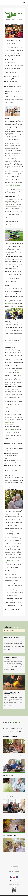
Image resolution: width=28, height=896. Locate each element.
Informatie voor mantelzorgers (16, 19)
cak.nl (9, 217)
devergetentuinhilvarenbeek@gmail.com (15, 862)
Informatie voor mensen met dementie (12, 756)
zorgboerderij (17, 462)
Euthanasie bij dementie (10, 657)
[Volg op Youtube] (17, 877)
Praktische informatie (8, 775)
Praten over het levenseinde (11, 637)
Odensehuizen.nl (9, 378)
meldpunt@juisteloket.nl (11, 226)
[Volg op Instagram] (14, 877)
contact (5, 733)
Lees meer (6, 651)
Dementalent (14, 470)
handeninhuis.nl (11, 555)
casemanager (16, 403)
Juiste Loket (17, 607)
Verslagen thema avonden (9, 835)
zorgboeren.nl (9, 339)
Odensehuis (18, 452)
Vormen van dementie (8, 796)
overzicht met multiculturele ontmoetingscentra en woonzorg (12, 406)
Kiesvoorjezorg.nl (9, 472)
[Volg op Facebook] (11, 877)
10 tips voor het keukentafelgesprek (12, 185)
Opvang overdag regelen (13, 560)
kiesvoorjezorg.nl (14, 429)
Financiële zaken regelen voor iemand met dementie (12, 692)
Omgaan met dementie (9, 20)
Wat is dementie (6, 816)
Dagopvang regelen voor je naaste (12, 487)
